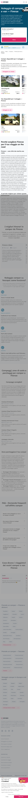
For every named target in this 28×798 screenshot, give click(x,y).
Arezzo (13, 611)
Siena (10, 641)
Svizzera (5, 692)
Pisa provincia (19, 664)
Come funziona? (5, 739)
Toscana (5, 670)
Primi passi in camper (6, 744)
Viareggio (13, 632)
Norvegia (5, 704)
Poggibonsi (5, 614)
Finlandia (13, 692)
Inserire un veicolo (5, 757)
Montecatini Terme (7, 635)
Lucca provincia (19, 658)
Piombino (5, 611)
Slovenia (22, 695)
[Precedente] (2, 81)
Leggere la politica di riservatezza (7, 792)
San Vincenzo (6, 638)
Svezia (18, 689)
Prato (14, 626)
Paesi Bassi (13, 695)
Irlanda (13, 701)
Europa (5, 695)
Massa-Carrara (6, 667)
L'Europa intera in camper (9, 707)
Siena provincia (18, 661)
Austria (5, 698)
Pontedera (13, 620)
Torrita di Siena (19, 629)
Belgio (20, 683)
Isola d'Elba (6, 626)
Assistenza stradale (6, 765)
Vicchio (15, 623)
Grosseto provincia (7, 664)
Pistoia (20, 611)
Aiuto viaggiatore (5, 749)
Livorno (5, 620)
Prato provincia (6, 661)
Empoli (13, 617)
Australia (20, 698)
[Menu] (24, 2)
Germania (5, 701)
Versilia (5, 632)
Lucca (22, 614)
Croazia (12, 686)
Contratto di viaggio (6, 760)
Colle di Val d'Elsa (7, 629)
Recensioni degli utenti (6, 746)
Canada (5, 683)
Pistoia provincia (18, 667)
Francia (5, 689)
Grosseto (15, 614)
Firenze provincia (7, 644)
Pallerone (5, 617)
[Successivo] (18, 81)
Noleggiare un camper (8, 71)
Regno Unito (21, 686)
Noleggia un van (7, 110)
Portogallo (22, 701)
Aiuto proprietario (5, 767)
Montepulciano (17, 638)
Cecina (20, 617)
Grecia (4, 686)
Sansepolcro (6, 623)
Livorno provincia (7, 658)
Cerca (14, 39)
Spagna (13, 683)
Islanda (21, 692)
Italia (12, 698)
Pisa (4, 641)
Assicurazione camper (6, 762)
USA (12, 689)
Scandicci (18, 635)
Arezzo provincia (7, 655)
